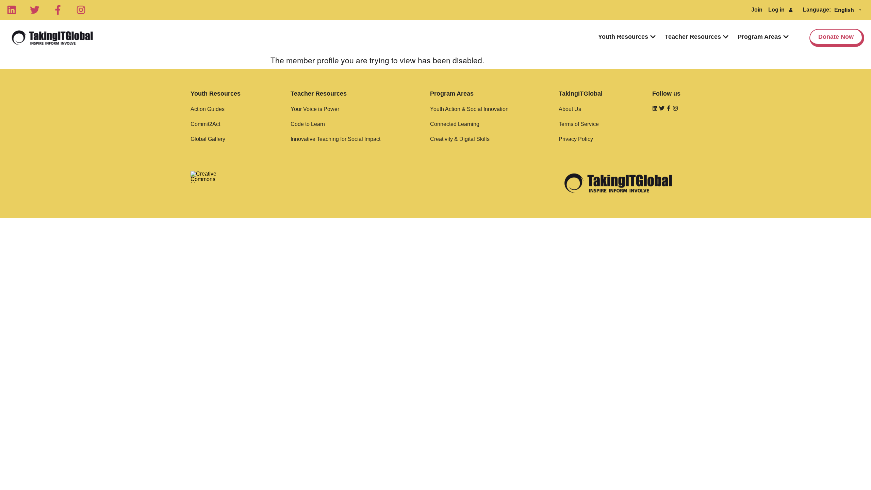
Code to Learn (308, 124)
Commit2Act (205, 124)
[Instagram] (81, 10)
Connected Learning (454, 124)
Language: (817, 10)
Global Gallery (208, 139)
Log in (776, 10)
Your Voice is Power (315, 109)
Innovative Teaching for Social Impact (335, 139)
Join (756, 10)
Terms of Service (579, 124)
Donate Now (836, 36)
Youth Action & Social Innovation (469, 109)
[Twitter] (34, 10)
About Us (570, 109)
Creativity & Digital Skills (460, 139)
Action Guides (208, 109)
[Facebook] (58, 10)
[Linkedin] (11, 10)
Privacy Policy (576, 139)
